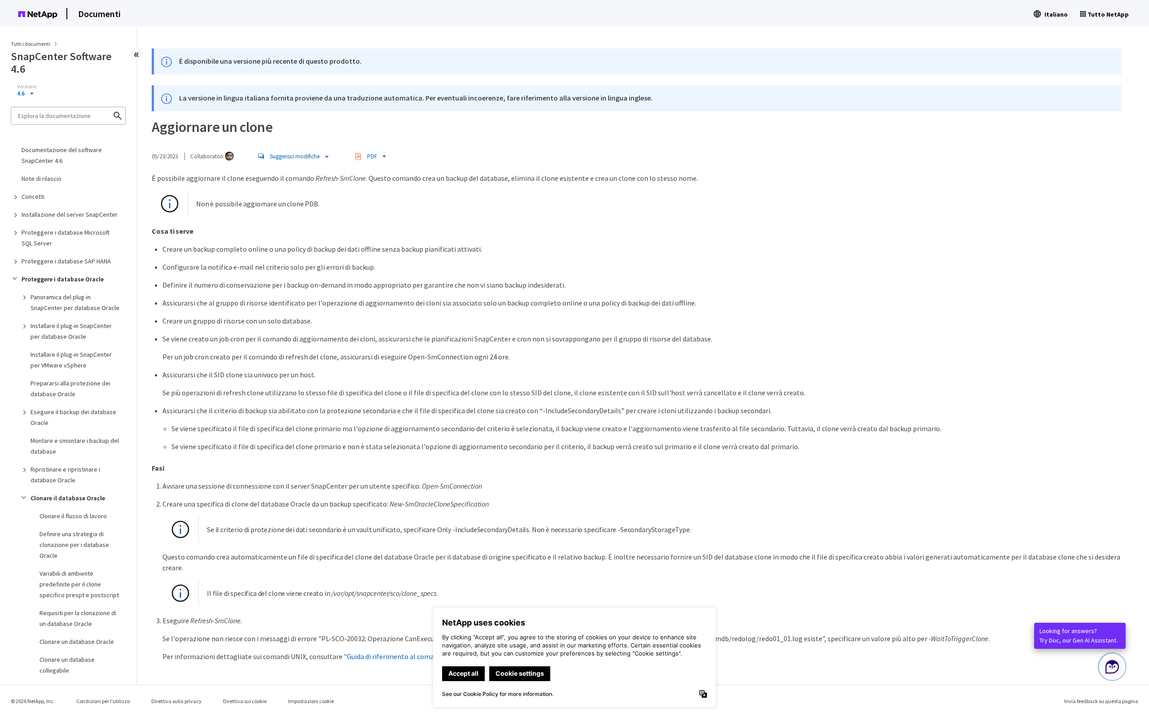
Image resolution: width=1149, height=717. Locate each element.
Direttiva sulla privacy (176, 701)
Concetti (33, 196)
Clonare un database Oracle (76, 642)
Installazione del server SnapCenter (70, 214)
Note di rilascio (41, 179)
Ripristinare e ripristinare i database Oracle (65, 474)
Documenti (99, 13)
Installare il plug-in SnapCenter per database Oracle (71, 331)
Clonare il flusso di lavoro (73, 516)
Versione (26, 86)
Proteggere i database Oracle (63, 279)
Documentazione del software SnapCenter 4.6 (62, 155)
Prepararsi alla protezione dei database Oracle (70, 388)
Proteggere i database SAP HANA (66, 261)
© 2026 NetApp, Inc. (33, 701)
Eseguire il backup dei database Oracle (73, 417)
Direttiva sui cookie (245, 701)
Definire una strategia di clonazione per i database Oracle (74, 545)
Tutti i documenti (30, 43)
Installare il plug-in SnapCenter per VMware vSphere (71, 359)
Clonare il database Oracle (68, 498)
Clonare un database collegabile (67, 665)
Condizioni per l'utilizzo (103, 701)
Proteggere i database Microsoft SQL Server (66, 237)
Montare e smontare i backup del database (75, 446)
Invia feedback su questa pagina (1101, 701)
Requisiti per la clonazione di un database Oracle (77, 618)
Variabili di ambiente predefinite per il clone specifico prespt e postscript (79, 584)
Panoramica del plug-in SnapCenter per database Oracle (75, 302)
